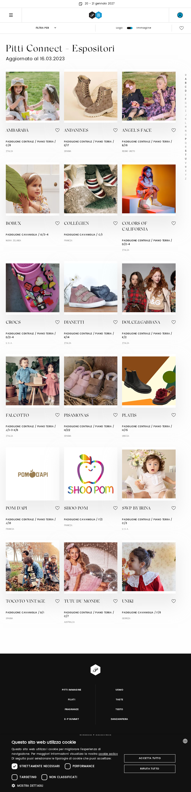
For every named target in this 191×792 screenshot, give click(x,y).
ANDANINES (76, 131)
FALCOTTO (17, 416)
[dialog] (95, 763)
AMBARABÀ (17, 131)
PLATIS (129, 416)
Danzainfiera (119, 719)
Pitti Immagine (71, 690)
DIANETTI (74, 323)
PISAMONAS (76, 416)
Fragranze (72, 709)
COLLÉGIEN (76, 224)
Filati (71, 699)
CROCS (13, 323)
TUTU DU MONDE (82, 602)
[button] (65, 786)
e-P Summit (71, 719)
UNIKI (127, 602)
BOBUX (13, 224)
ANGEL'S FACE (137, 131)
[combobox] (185, 741)
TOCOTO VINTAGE (25, 602)
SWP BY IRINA (136, 509)
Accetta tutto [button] (150, 758)
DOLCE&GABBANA (141, 323)
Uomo (119, 690)
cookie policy (108, 754)
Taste (119, 699)
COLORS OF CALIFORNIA (135, 227)
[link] (180, 15)
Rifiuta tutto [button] (149, 769)
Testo (119, 709)
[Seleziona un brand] (95, 15)
